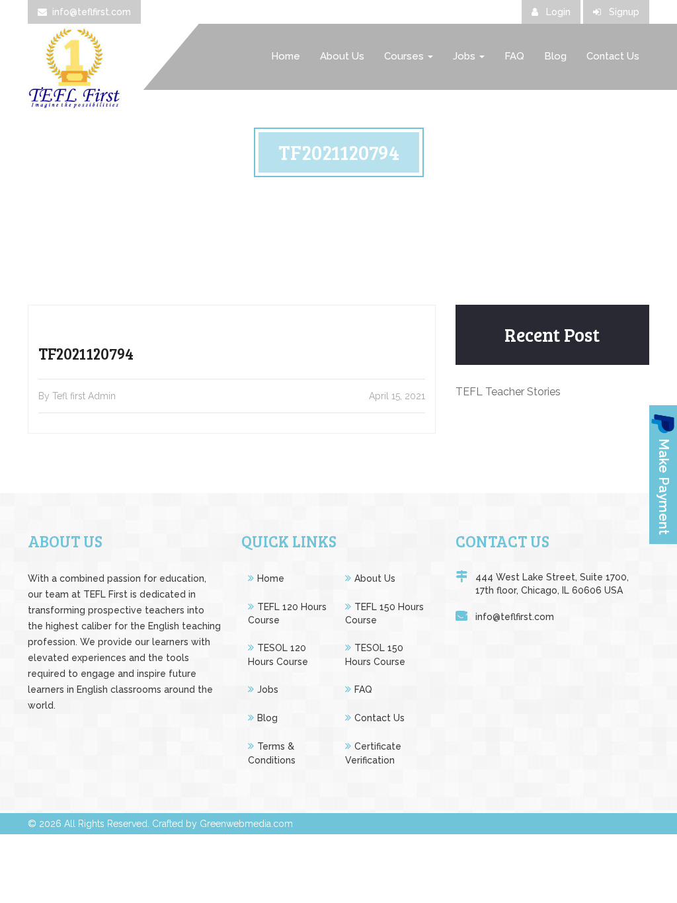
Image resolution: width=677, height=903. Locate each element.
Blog (555, 56)
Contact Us (612, 56)
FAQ (514, 56)
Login (557, 12)
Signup (622, 12)
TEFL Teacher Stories (508, 391)
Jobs (465, 56)
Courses (405, 56)
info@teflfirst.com (91, 12)
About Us (342, 56)
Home (285, 56)
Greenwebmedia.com (246, 823)
